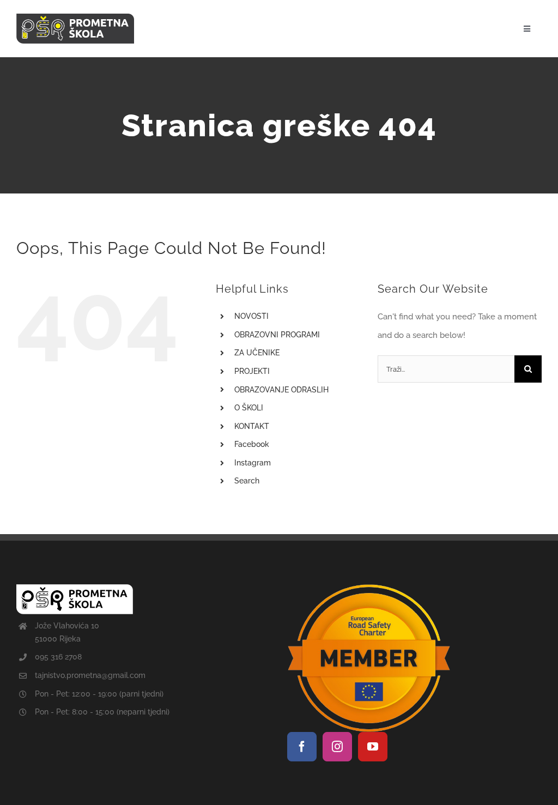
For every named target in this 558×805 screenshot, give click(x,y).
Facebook (251, 444)
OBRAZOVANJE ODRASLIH (281, 389)
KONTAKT (251, 426)
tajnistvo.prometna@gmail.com (90, 675)
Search (246, 480)
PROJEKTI (252, 371)
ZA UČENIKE (257, 352)
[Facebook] (302, 746)
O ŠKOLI (248, 407)
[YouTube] (372, 746)
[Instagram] (337, 746)
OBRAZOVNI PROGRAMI (277, 334)
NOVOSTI (251, 316)
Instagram (252, 462)
